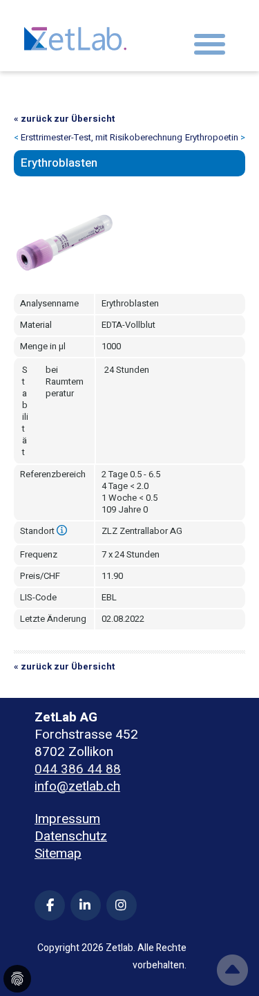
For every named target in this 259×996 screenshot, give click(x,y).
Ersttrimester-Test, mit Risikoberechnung (101, 137)
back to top (232, 970)
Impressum (67, 819)
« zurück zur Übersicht (64, 118)
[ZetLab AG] (75, 35)
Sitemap (58, 854)
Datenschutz (71, 836)
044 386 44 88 (78, 769)
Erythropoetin (211, 137)
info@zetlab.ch (77, 786)
